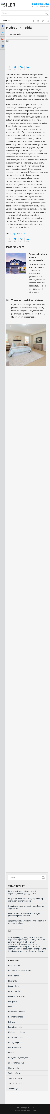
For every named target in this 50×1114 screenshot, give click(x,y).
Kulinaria (11, 1022)
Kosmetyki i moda (15, 1017)
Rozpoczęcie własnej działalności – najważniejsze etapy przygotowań (22, 892)
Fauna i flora (13, 986)
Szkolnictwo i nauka (16, 1083)
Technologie (13, 1088)
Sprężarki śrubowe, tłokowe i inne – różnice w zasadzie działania (27, 922)
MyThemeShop (29, 1110)
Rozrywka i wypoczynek (18, 1057)
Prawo (11, 1052)
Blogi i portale (14, 965)
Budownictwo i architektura (19, 970)
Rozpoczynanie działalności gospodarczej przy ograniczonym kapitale (25, 899)
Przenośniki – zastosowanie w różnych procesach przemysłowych (24, 914)
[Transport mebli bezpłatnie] (7, 300)
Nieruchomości (14, 1047)
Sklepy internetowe (16, 1063)
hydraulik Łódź (19, 233)
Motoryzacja (13, 1042)
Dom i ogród (15, 34)
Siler (17, 1107)
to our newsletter (40, 5)
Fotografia (12, 1001)
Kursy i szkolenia (15, 1027)
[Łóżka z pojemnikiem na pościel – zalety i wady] (26, 345)
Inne (10, 1006)
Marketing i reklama (16, 1032)
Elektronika (12, 981)
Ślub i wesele (13, 1068)
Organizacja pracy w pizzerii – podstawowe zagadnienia (26, 907)
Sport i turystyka (15, 1078)
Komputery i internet (16, 1011)
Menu (5, 21)
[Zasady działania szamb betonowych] (16, 263)
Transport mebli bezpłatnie (27, 300)
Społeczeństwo (14, 1073)
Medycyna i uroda (15, 1037)
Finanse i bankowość (17, 996)
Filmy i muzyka (14, 991)
